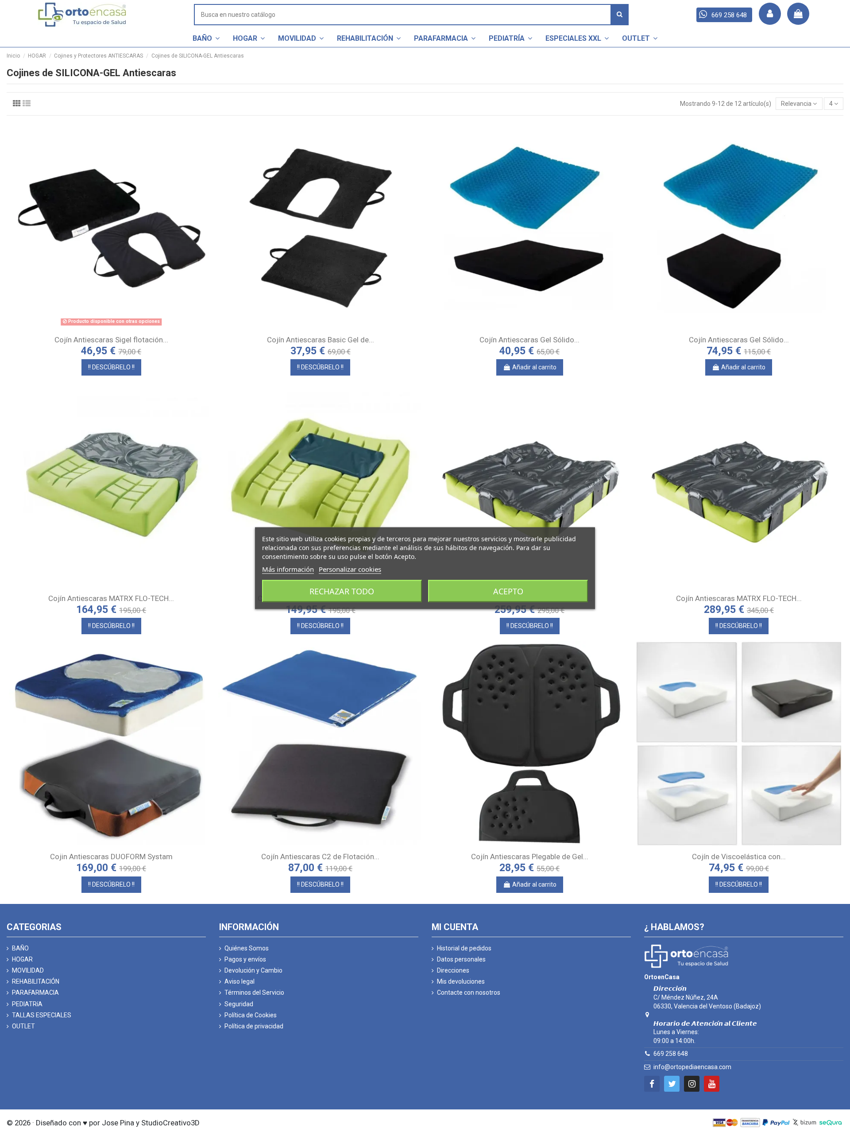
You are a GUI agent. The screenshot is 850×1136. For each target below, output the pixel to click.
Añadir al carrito (534, 367)
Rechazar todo (341, 590)
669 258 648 (670, 1053)
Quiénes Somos (246, 948)
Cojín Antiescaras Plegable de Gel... (529, 856)
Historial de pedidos (464, 948)
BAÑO (20, 948)
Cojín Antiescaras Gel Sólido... (529, 339)
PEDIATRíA (27, 1004)
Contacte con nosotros (468, 992)
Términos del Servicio (254, 992)
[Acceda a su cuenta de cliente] (770, 14)
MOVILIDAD (28, 970)
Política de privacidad (253, 1026)
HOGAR (22, 959)
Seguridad (238, 1004)
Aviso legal (239, 981)
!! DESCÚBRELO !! (111, 367)
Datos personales (461, 959)
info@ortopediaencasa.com (692, 1066)
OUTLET (23, 1026)
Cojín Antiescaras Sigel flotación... (111, 339)
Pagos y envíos (245, 959)
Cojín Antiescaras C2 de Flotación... (320, 856)
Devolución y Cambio (253, 970)
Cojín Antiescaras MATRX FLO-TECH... (111, 598)
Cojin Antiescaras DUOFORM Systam (111, 856)
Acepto (508, 590)
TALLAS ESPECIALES (41, 1015)
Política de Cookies (250, 1015)
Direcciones (453, 970)
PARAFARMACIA (35, 992)
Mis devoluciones (461, 981)
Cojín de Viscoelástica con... (739, 856)
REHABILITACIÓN (35, 981)
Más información (288, 568)
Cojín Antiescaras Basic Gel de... (320, 339)
